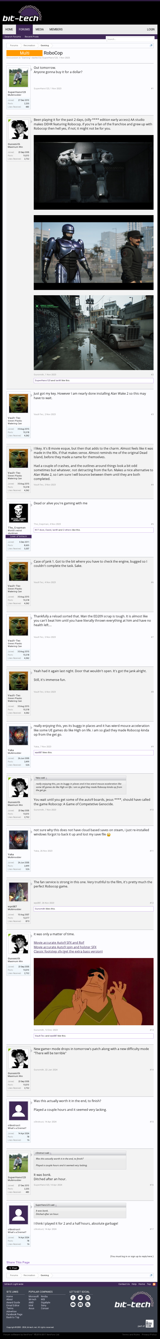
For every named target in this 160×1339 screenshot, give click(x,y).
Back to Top (12, 1317)
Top (149, 1284)
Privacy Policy (149, 1334)
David (48, 530)
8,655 (26, 545)
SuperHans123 (50, 58)
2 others (67, 530)
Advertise (11, 1311)
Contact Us (124, 1284)
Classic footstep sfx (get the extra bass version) (68, 951)
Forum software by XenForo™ (32, 1334)
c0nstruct (14, 1125)
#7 (152, 637)
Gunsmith (14, 144)
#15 (152, 1122)
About (9, 1299)
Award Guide (13, 1302)
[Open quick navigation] (151, 45)
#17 (152, 1229)
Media (40, 29)
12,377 (26, 918)
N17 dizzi (39, 530)
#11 (152, 851)
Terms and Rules (131, 1334)
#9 (152, 746)
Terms (9, 1308)
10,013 (26, 156)
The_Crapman (17, 527)
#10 (152, 810)
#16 (152, 1185)
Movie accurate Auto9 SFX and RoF (59, 942)
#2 (152, 374)
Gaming (26, 58)
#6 (152, 582)
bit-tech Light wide (13, 1284)
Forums (24, 29)
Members (56, 29)
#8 (152, 692)
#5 (152, 524)
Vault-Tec (14, 417)
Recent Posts (32, 36)
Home (9, 29)
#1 (152, 88)
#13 (152, 1030)
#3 (152, 414)
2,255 (26, 104)
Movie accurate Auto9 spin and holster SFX (65, 947)
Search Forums (12, 36)
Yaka (11, 750)
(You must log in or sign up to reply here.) (132, 1256)
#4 (152, 484)
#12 (152, 903)
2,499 (26, 762)
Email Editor (12, 1305)
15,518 (26, 432)
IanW (58, 380)
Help (134, 1284)
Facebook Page (14, 1314)
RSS (154, 1284)
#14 (152, 1070)
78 (28, 1137)
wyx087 (38, 752)
